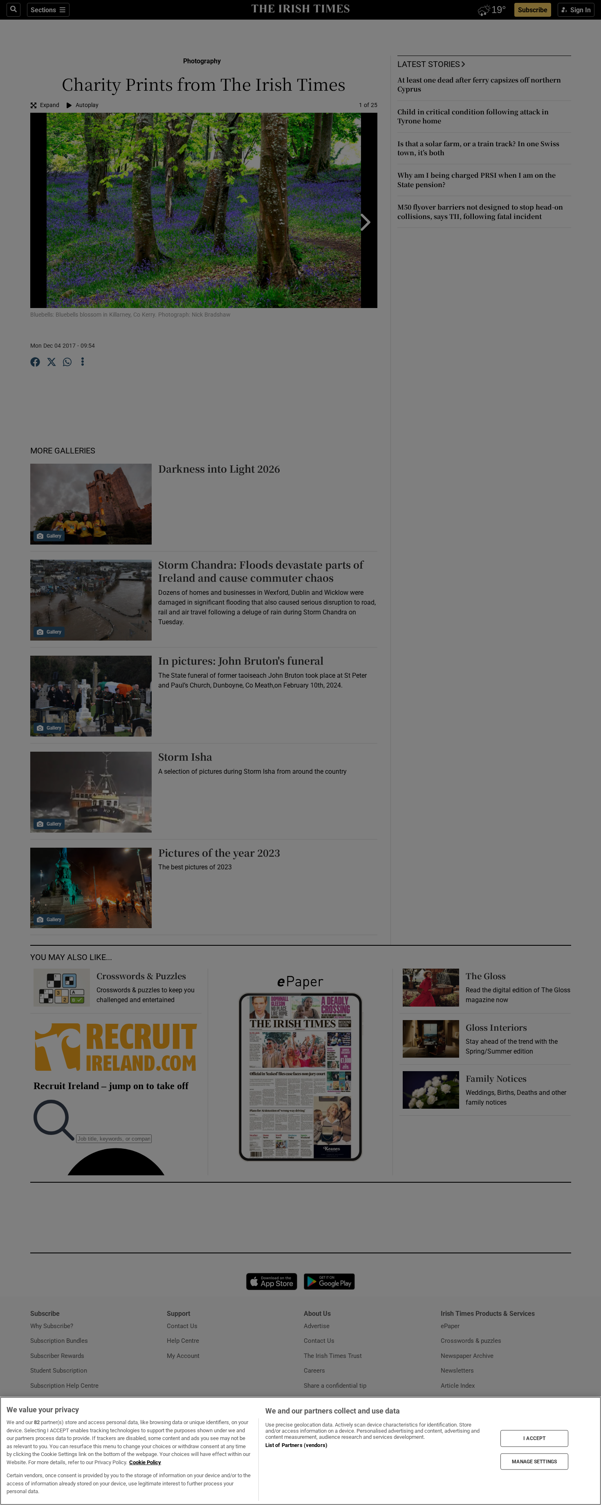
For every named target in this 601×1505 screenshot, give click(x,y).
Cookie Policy (145, 1462)
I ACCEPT (534, 1438)
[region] (300, 1451)
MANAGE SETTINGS (534, 1461)
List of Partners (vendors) (296, 1445)
